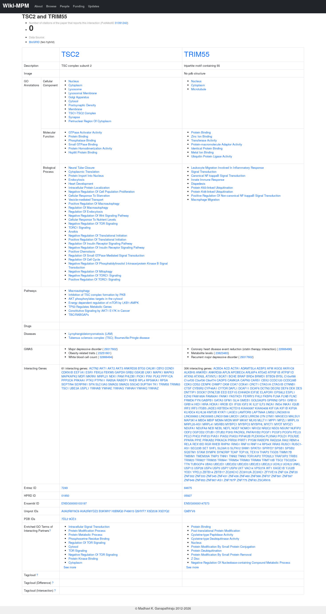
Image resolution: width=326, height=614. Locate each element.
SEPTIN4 (67, 384)
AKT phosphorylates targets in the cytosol (96, 298)
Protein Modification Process (87, 530)
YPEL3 (197, 472)
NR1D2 (256, 428)
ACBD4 (218, 368)
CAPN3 (245, 380)
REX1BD (198, 444)
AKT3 (119, 368)
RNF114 (256, 444)
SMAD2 (113, 384)
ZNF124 (283, 472)
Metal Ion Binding (202, 152)
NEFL (227, 428)
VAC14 (248, 468)
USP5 (216, 468)
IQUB (295, 404)
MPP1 (273, 420)
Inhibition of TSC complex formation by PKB (97, 294)
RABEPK (263, 440)
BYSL (279, 376)
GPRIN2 (272, 400)
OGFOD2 (198, 432)
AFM (270, 368)
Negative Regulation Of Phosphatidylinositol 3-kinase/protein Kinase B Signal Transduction (118, 265)
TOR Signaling (78, 550)
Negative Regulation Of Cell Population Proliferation (102, 191)
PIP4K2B (245, 436)
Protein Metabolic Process (85, 534)
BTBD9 (270, 376)
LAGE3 (232, 412)
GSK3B (139, 372)
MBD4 (202, 420)
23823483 (222, 353)
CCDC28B (289, 380)
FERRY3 (248, 396)
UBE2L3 (266, 464)
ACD (227, 368)
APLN (226, 372)
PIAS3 (233, 436)
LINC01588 (221, 416)
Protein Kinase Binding (83, 558)
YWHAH (130, 388)
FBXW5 (109, 372)
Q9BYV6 (189, 511)
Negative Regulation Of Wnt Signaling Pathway (99, 215)
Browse (51, 6)
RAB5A (111, 380)
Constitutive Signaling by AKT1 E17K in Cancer (99, 310)
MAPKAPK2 (69, 376)
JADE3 (211, 408)
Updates (93, 6)
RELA (188, 444)
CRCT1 (254, 384)
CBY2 (160, 368)
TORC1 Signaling (79, 227)
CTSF (188, 388)
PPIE (198, 440)
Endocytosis (76, 179)
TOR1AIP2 (254, 456)
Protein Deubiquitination (206, 550)
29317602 (110, 349)
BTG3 (141, 368)
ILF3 (262, 404)
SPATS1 (256, 448)
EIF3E (255, 392)
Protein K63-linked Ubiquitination (212, 187)
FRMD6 (189, 400)
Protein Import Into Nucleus (86, 175)
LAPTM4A (258, 412)
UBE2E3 (254, 464)
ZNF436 (233, 476)
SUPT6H (146, 384)
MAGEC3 (281, 416)
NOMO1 (245, 428)
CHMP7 (217, 384)
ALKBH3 (189, 372)
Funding (78, 6)
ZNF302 (189, 476)
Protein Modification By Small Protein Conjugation (223, 546)
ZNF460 (245, 476)
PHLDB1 (130, 376)
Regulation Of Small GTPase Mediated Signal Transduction (106, 255)
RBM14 (294, 440)
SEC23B (196, 448)
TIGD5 (274, 452)
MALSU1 (294, 416)
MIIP (236, 420)
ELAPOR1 (266, 392)
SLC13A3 (101, 384)
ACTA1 (235, 368)
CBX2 (265, 380)
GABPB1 (207, 400)
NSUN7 (285, 428)
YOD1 (188, 472)
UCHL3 (277, 464)
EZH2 (187, 396)
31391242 (121, 23)
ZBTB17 (219, 472)
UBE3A (74, 388)
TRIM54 (233, 460)
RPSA (164, 380)
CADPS (222, 380)
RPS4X (266, 444)
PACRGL (239, 432)
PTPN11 (99, 380)
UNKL (296, 464)
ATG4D (262, 372)
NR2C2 (266, 428)
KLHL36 (201, 412)
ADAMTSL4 (248, 368)
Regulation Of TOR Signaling (87, 542)
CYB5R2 (198, 388)
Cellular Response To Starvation (89, 195)
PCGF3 (276, 432)
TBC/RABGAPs (79, 314)
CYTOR (223, 388)
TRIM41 (222, 460)
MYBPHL (257, 424)
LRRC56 (253, 416)
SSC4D (134, 384)
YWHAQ (141, 388)
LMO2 (243, 416)
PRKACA (221, 440)
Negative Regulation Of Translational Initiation (98, 235)
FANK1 (223, 396)
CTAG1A (265, 384)
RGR (208, 444)
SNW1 (246, 448)
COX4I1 (244, 384)
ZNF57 (266, 476)
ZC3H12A (245, 472)
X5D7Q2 (163, 511)
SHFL (212, 448)
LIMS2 (270, 412)
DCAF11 (243, 388)
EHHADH (244, 392)
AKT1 (103, 368)
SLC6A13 (223, 448)
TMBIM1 (189, 456)
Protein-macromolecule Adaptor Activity (216, 144)
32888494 (106, 357)
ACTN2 (93, 368)
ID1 (231, 404)
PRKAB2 (208, 440)
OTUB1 (210, 432)
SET (205, 448)
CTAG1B (277, 384)
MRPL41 (208, 424)
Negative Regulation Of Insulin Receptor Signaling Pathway (107, 247)
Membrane (75, 109)
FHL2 (258, 396)
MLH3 (253, 420)
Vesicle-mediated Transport (86, 199)
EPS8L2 (279, 392)
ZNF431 (222, 476)
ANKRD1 (202, 372)
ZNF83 (252, 480)
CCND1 (169, 368)
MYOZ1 (288, 424)
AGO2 (278, 368)
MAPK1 (158, 372)
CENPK (206, 384)
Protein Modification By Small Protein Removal (221, 554)
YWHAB (95, 388)
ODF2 (188, 432)
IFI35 (237, 404)
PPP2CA (67, 380)
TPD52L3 (268, 456)
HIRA (205, 404)
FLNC (293, 396)
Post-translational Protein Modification (215, 530)
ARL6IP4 (251, 372)
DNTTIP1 (190, 392)
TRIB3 (293, 456)
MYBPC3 (244, 424)
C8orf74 (211, 380)
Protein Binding (78, 136)
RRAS (276, 444)
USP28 (198, 468)
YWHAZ (153, 388)
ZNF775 (242, 480)
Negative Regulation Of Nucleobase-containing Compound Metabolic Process (240, 562)
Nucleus (74, 81)
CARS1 (255, 380)
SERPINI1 (81, 384)
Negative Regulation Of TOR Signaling (93, 223)
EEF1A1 (79, 372)
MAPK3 (169, 372)
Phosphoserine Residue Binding (89, 538)
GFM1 (228, 400)
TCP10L (244, 452)
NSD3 (275, 428)
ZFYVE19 (270, 472)
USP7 (224, 468)
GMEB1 (245, 400)
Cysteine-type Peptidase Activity (212, 534)
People (64, 6)
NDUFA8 (201, 428)
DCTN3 (265, 388)
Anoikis (73, 231)
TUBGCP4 (197, 464)
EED (224, 392)
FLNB (285, 396)
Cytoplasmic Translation (84, 171)
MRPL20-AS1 (193, 424)
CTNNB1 (289, 384)
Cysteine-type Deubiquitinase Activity (215, 538)
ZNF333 (200, 476)
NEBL (218, 428)
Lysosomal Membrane (83, 93)
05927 (188, 495)
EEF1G (232, 392)
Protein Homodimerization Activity (90, 148)
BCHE (233, 376)
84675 (188, 488)
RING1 (235, 444)
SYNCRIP (223, 452)
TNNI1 (224, 456)
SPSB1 (279, 448)
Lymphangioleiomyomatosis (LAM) (91, 334)
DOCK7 (202, 392)
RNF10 (245, 444)
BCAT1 (223, 376)
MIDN (228, 420)
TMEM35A (203, 456)
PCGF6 (287, 432)
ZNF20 (293, 472)
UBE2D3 (242, 464)
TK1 (155, 384)
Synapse (74, 117)
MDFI (81, 376)
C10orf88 (290, 376)
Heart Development (81, 183)
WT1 (269, 468)
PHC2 (196, 436)
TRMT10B (268, 460)
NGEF (236, 428)
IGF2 (245, 404)
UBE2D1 (218, 464)
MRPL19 (293, 420)
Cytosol (73, 101)
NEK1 (113, 376)
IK (250, 404)
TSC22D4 (290, 460)
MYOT (278, 424)
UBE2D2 (230, 464)
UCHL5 (287, 464)
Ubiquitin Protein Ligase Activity (211, 156)
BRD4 (250, 376)
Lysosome (75, 89)
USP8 (233, 468)
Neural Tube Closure (81, 167)
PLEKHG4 (258, 436)
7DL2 (64, 519)
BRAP (241, 376)
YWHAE (107, 388)
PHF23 (205, 436)
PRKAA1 (79, 380)
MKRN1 (91, 376)
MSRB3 (219, 424)
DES (299, 388)
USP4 (208, 468)
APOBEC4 (238, 372)
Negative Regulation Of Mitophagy (90, 271)
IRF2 (187, 408)
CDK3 (188, 384)
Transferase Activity (204, 140)
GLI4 (236, 400)
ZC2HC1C (232, 472)
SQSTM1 (190, 452)
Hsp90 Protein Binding (83, 152)
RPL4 (141, 380)
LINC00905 (206, 416)
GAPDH (120, 372)
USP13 (188, 468)
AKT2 (111, 368)
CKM (226, 384)
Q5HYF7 (140, 511)
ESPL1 (290, 392)
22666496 (285, 349)
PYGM (252, 440)
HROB (224, 404)
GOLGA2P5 (258, 400)
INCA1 (270, 404)
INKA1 (287, 404)
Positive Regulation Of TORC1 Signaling (94, 279)
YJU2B (290, 468)
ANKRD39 (215, 372)
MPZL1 (282, 420)
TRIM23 (189, 460)
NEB (211, 428)
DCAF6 (254, 388)
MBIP (210, 420)
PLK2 (156, 376)
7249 (64, 488)
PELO (188, 436)
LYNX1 (270, 416)
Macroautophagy (79, 290)
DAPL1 (233, 388)
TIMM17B (285, 452)
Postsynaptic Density (82, 105)
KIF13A (274, 408)
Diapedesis (198, 183)
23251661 (104, 353)
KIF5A (293, 408)
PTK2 (90, 380)
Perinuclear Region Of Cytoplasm (90, 121)
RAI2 (285, 440)
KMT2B (212, 412)
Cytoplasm (75, 85)
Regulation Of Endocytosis (86, 211)
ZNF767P (230, 480)
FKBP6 (267, 396)
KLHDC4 (189, 412)
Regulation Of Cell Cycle (84, 259)
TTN (187, 464)
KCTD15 (235, 408)
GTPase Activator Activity (85, 132)
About (38, 6)
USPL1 (84, 388)
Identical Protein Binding (206, 148)
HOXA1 (214, 404)
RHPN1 (225, 444)
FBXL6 (98, 372)
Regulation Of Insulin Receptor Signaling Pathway (100, 243)
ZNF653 (200, 480)
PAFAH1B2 (253, 432)
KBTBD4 (223, 408)
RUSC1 (286, 444)
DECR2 (275, 388)
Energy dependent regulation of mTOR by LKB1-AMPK (104, 302)
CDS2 (196, 384)
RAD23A (275, 440)
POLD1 (282, 436)
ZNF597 (287, 476)
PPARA (189, 440)
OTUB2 (220, 432)
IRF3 (194, 408)
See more (70, 567)
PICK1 (141, 376)
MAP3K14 (190, 420)
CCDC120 (276, 380)
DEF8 (284, 388)
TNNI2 (233, 456)
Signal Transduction (203, 171)
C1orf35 (189, 380)
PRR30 (232, 440)
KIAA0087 (247, 408)
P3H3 (229, 432)
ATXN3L (199, 376)
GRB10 (292, 400)
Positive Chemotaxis (82, 251)
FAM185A (198, 396)
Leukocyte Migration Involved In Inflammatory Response (227, 167)
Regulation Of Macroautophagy (88, 207)
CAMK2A (234, 380)
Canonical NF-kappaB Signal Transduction (218, 175)
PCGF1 (266, 432)
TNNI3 (242, 456)
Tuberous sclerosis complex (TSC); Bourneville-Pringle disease (109, 337)
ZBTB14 (207, 472)
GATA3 (218, 400)
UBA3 (208, 464)
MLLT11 (262, 420)
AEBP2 (261, 368)
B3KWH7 (105, 511)
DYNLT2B (214, 392)
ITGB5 (202, 408)
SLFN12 (235, 448)
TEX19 (254, 452)
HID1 (197, 404)
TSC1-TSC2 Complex (82, 113)
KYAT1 (222, 412)
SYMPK (211, 452)
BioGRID (34, 42)
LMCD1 (234, 416)
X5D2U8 (152, 511)
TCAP (234, 452)
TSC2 (70, 54)
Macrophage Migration (205, 199)
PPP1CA (167, 376)
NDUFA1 (189, 428)
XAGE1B (279, 468)
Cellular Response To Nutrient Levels (92, 219)
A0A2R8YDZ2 (89, 511)
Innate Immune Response (207, 179)
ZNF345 (211, 476)
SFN (91, 384)
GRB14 (188, 404)
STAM (201, 452)
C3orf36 (200, 380)
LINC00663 (191, 416)
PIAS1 (215, 436)
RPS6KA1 (152, 380)
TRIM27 (200, 460)
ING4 (278, 404)
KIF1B (284, 408)
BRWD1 (260, 376)
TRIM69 (256, 460)
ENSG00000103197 (74, 503)
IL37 (255, 404)
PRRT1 (242, 440)
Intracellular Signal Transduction (89, 526)
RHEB (133, 380)
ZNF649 (189, 480)
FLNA (276, 396)
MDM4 (219, 420)
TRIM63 (175, 384)
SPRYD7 (268, 448)
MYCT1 (268, 424)
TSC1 (65, 388)
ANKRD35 (130, 368)
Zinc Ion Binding (201, 136)
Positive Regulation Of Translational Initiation (97, 239)
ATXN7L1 (212, 376)
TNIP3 (215, 456)
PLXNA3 (271, 436)
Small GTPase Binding (83, 144)
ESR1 (89, 372)
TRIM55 (197, 54)
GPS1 (282, 400)
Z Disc (195, 558)
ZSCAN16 (263, 480)
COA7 (234, 384)
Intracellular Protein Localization (89, 187)
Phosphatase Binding (82, 140)
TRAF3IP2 (281, 456)
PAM (121, 376)
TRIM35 (211, 460)
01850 (65, 495)
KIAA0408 (261, 408)
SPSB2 (290, 448)
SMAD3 (124, 384)
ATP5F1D (287, 372)
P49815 (129, 511)
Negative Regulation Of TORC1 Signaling (95, 275)
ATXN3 (188, 376)
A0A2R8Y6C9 (70, 511)
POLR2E (293, 436)
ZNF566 (256, 476)
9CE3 (72, 519)
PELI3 (297, 432)
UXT (241, 468)
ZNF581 (276, 476)
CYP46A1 (210, 388)
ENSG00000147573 (196, 503)
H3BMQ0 (117, 511)
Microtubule (198, 89)
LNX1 (148, 372)
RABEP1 (122, 380)
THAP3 (264, 452)
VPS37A (259, 468)
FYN (197, 400)
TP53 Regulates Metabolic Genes (90, 306)
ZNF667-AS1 (214, 480)
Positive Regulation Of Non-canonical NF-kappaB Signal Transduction (236, 195)
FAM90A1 (212, 396)
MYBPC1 (231, 424)
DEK (292, 388)
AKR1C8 (288, 368)
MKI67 (244, 420)
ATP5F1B (274, 372)
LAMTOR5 (244, 412)
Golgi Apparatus (79, 97)
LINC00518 (282, 412)
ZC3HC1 (258, 472)
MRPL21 (102, 376)
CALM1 (151, 368)
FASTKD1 (235, 396)
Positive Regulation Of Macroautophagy (94, 203)
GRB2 (130, 372)
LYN (262, 416)
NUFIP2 (296, 428)
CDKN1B (67, 372)
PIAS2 (224, 436)
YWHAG (118, 388)
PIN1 (149, 376)
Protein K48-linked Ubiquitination (212, 191)
